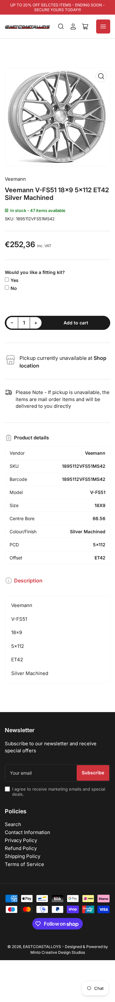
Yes (15, 280)
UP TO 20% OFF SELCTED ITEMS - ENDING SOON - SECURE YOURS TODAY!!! (57, 7)
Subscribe (93, 772)
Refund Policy (21, 848)
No (14, 288)
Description (28, 580)
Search (13, 824)
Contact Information (27, 832)
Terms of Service (24, 864)
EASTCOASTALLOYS (42, 946)
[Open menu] (103, 26)
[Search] (61, 26)
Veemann (15, 179)
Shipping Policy (22, 856)
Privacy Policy (21, 840)
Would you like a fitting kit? (35, 272)
